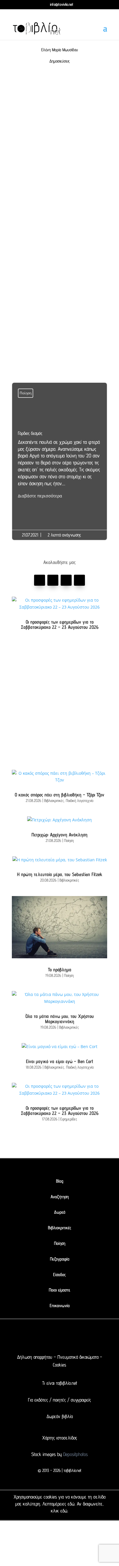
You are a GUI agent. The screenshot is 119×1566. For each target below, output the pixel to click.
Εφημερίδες (68, 1119)
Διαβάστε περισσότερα (40, 496)
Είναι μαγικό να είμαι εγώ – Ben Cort (59, 1061)
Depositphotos (75, 1454)
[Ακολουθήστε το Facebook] (39, 580)
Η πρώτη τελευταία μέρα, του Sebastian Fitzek (59, 874)
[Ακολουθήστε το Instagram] (79, 580)
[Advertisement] (59, 153)
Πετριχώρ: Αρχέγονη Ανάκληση (59, 835)
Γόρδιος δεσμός (59, 465)
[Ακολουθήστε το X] (48, 1337)
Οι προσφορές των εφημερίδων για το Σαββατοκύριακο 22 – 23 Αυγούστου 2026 (59, 624)
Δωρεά (59, 1212)
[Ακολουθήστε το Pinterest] (66, 580)
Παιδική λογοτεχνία (79, 800)
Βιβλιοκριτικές (54, 800)
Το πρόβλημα (59, 969)
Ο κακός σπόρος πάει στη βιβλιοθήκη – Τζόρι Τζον (59, 795)
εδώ (71, 1504)
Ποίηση (25, 393)
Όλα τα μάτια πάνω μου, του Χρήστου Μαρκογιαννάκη (59, 1018)
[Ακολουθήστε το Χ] (52, 580)
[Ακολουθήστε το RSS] (82, 1337)
